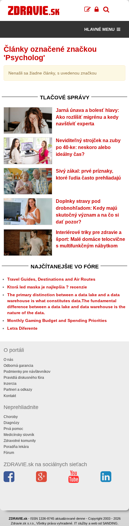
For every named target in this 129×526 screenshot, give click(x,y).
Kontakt (10, 396)
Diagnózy (11, 423)
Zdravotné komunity (20, 441)
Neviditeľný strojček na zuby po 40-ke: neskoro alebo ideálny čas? (88, 147)
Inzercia (10, 383)
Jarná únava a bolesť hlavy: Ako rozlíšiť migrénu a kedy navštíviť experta (87, 117)
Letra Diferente (22, 328)
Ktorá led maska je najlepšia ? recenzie (47, 287)
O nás (8, 360)
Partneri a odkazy (18, 389)
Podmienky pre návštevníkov (27, 372)
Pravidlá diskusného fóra (24, 378)
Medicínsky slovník (19, 435)
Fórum (9, 453)
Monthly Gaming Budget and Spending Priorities (57, 320)
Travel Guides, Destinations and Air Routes (51, 279)
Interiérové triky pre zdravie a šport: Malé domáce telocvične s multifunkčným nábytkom (90, 239)
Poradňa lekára (16, 447)
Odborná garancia (18, 366)
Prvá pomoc (13, 429)
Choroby (11, 417)
